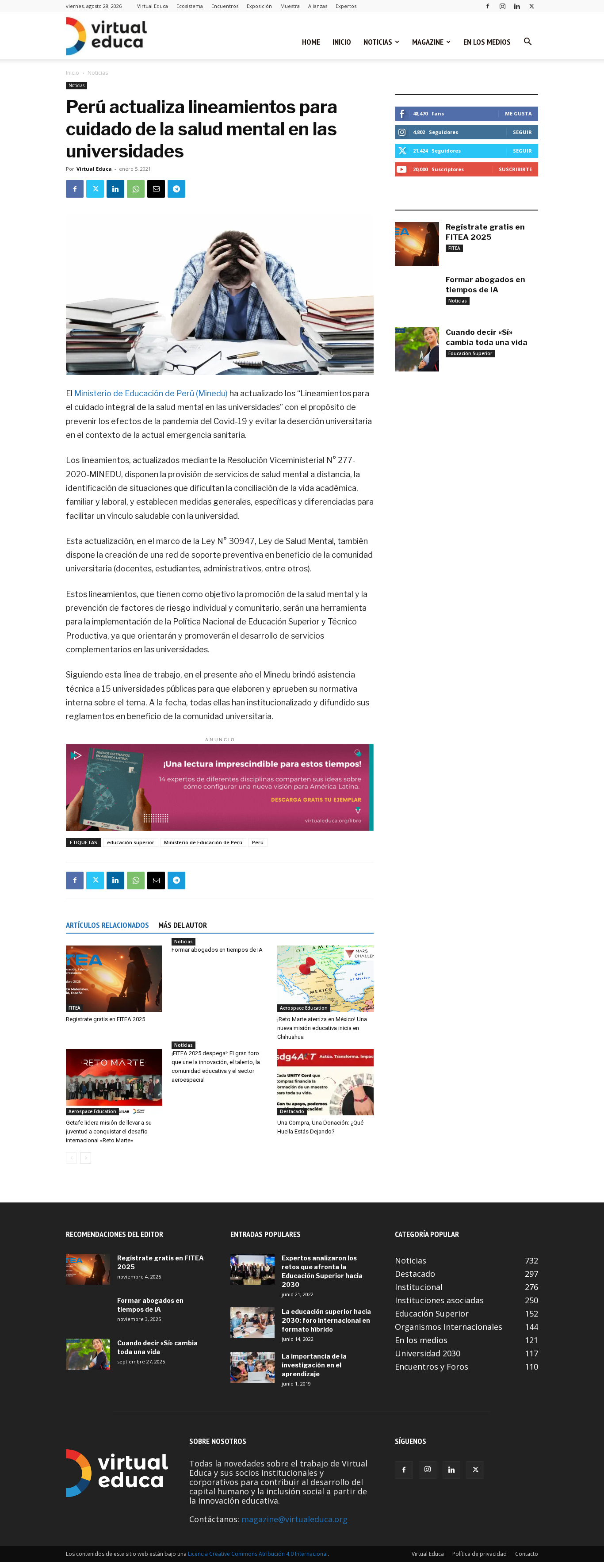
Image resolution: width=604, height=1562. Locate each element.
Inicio (342, 42)
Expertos (346, 6)
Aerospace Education (304, 1008)
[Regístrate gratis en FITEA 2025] (114, 979)
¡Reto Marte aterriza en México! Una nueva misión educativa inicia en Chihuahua (322, 1028)
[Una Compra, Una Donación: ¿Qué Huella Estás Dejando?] (325, 1082)
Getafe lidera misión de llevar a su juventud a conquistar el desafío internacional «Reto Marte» (109, 1131)
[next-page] (85, 1158)
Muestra (290, 6)
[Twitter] (531, 6)
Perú (258, 842)
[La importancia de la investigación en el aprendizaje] (252, 1367)
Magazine (427, 42)
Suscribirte (515, 169)
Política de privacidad (479, 1554)
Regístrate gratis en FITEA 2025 (105, 1019)
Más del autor (182, 925)
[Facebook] (487, 6)
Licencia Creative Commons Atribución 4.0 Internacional (258, 1554)
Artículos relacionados (107, 925)
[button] (527, 42)
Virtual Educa (152, 6)
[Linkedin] (517, 6)
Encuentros (224, 6)
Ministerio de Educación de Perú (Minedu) (151, 393)
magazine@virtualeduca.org (294, 1519)
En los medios (487, 42)
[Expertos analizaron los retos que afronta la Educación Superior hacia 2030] (252, 1269)
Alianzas (317, 6)
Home (311, 42)
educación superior (130, 842)
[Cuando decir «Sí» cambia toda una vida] (417, 349)
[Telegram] (176, 189)
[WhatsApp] (136, 189)
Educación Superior (470, 353)
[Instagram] (502, 6)
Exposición (259, 6)
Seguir (522, 132)
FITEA (74, 1008)
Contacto (526, 1554)
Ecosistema (189, 6)
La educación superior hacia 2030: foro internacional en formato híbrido (326, 1320)
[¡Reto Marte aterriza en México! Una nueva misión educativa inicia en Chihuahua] (325, 979)
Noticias (377, 42)
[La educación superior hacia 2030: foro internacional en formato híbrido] (252, 1322)
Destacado (292, 1111)
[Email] (156, 189)
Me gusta (518, 113)
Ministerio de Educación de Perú (203, 842)
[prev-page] (71, 1158)
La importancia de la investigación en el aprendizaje (314, 1365)
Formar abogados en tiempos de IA (217, 949)
